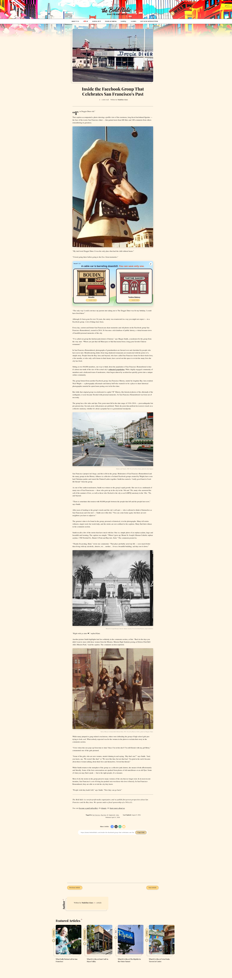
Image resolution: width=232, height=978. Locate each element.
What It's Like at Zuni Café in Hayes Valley (97, 960)
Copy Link (140, 832)
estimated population (116, 369)
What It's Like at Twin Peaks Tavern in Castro (159, 960)
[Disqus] (112, 857)
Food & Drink (111, 21)
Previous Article (74, 887)
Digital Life (112, 815)
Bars (116, 931)
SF (107, 815)
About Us (75, 21)
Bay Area (103, 815)
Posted (131, 469)
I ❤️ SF (85, 21)
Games (133, 21)
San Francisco (96, 815)
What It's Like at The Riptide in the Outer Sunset (129, 960)
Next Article (152, 887)
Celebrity (54, 933)
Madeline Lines (87, 903)
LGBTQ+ (124, 21)
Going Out (96, 21)
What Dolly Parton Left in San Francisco (66, 960)
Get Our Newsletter (149, 21)
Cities (117, 815)
